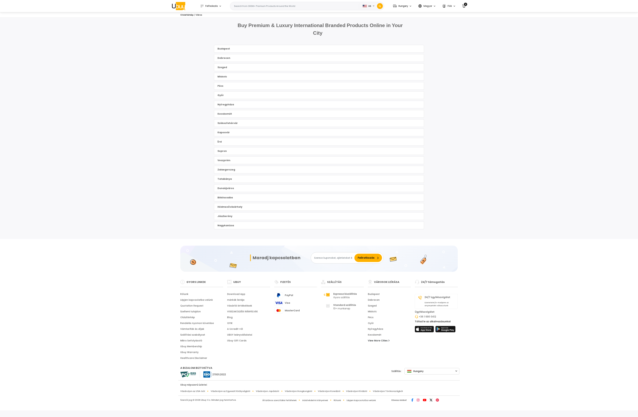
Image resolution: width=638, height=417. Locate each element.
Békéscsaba (225, 197)
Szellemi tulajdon (190, 311)
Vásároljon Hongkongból (298, 391)
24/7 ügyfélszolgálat (437, 297)
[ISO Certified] (213, 374)
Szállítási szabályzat (192, 334)
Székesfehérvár (227, 123)
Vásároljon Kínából (356, 391)
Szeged (222, 67)
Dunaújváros (225, 188)
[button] (402, 6)
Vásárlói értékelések (239, 305)
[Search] (380, 6)
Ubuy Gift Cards (237, 340)
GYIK (230, 323)
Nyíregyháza (225, 104)
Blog (230, 317)
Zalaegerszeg (226, 169)
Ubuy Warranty (189, 352)
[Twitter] (431, 400)
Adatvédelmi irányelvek (315, 400)
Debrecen (223, 58)
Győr (220, 95)
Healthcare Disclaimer (193, 358)
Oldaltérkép (187, 317)
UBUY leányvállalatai (239, 334)
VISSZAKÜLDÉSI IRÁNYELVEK (242, 311)
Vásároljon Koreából (329, 391)
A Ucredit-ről (235, 329)
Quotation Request (191, 305)
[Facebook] (412, 400)
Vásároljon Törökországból (388, 391)
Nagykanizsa (225, 225)
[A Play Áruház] (445, 330)
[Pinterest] (437, 400)
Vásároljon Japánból (267, 391)
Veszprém (223, 160)
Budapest (223, 48)
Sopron (222, 151)
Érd (219, 141)
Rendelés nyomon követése (197, 323)
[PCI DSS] (188, 374)
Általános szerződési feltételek (279, 400)
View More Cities (378, 340)
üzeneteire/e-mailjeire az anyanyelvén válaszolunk (437, 304)
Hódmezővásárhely (229, 207)
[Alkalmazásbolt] (425, 330)
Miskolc (222, 76)
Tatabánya (224, 179)
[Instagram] (418, 400)
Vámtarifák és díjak (192, 329)
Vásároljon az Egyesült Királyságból (230, 391)
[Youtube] (425, 400)
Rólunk (184, 294)
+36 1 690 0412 (427, 316)
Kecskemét (224, 113)
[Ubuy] (178, 6)
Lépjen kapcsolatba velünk (196, 300)
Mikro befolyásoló (191, 340)
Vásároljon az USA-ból (192, 391)
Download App (236, 294)
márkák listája (235, 300)
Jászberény (224, 216)
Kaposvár (223, 132)
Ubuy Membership (191, 346)
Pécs (220, 86)
